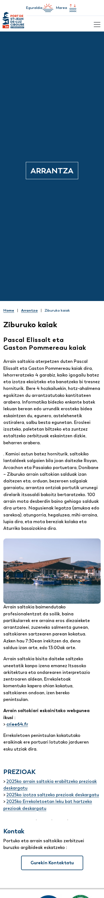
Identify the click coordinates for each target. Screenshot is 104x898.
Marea (61, 7)
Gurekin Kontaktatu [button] (52, 863)
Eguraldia (34, 7)
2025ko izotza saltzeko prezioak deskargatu (52, 795)
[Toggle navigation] (96, 23)
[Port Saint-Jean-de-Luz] (13, 23)
